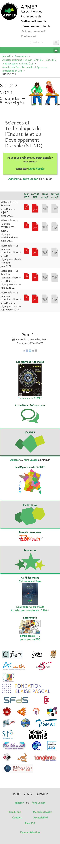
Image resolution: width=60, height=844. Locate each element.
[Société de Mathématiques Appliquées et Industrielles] (46, 722)
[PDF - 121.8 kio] (35, 208)
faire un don (30, 179)
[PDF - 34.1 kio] (27, 225)
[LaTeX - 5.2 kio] (45, 298)
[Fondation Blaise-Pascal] (26, 688)
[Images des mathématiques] (17, 768)
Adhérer (13, 179)
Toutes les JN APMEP (30, 398)
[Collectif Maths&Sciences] (7, 711)
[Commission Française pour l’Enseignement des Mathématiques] (12, 654)
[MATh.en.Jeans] (9, 722)
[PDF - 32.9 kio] (27, 297)
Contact (17, 817)
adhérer (19, 803)
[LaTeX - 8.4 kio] (45, 277)
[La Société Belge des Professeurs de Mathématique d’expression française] (6, 757)
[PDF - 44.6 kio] (35, 226)
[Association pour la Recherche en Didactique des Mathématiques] (53, 654)
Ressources (21, 56)
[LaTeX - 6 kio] (45, 208)
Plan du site (14, 812)
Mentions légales (42, 812)
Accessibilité (40, 817)
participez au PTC (30, 639)
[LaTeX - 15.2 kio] (54, 252)
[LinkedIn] (30, 350)
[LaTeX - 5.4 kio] (45, 226)
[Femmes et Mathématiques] (43, 665)
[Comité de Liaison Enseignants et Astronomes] (36, 745)
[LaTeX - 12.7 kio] (54, 277)
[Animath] (13, 665)
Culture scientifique (30, 581)
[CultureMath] (46, 700)
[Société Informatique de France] (8, 734)
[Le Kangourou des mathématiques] (22, 757)
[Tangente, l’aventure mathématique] (44, 757)
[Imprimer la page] (33, 350)
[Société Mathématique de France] (51, 745)
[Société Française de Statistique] (16, 700)
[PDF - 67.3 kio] (27, 250)
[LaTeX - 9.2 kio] (54, 299)
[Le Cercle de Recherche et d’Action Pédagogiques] (8, 677)
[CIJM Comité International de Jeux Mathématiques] (21, 711)
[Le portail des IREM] (36, 654)
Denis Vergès (36, 168)
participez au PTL (30, 636)
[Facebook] (27, 350)
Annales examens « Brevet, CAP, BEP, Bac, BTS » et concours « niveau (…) (29, 61)
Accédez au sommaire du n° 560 (29, 610)
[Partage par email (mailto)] (24, 350)
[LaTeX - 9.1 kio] (54, 227)
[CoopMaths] (38, 734)
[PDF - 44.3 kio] (35, 298)
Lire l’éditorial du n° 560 (30, 607)
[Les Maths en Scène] (14, 745)
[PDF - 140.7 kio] (35, 277)
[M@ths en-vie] (25, 722)
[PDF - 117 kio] (27, 207)
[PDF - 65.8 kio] (35, 251)
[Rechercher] (56, 42)
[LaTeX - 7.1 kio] (45, 251)
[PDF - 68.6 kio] (27, 275)
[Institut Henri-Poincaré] (36, 711)
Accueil (6, 56)
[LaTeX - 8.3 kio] (54, 208)
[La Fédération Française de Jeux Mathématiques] (52, 711)
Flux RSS (30, 823)
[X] (36, 350)
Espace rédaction (30, 832)
